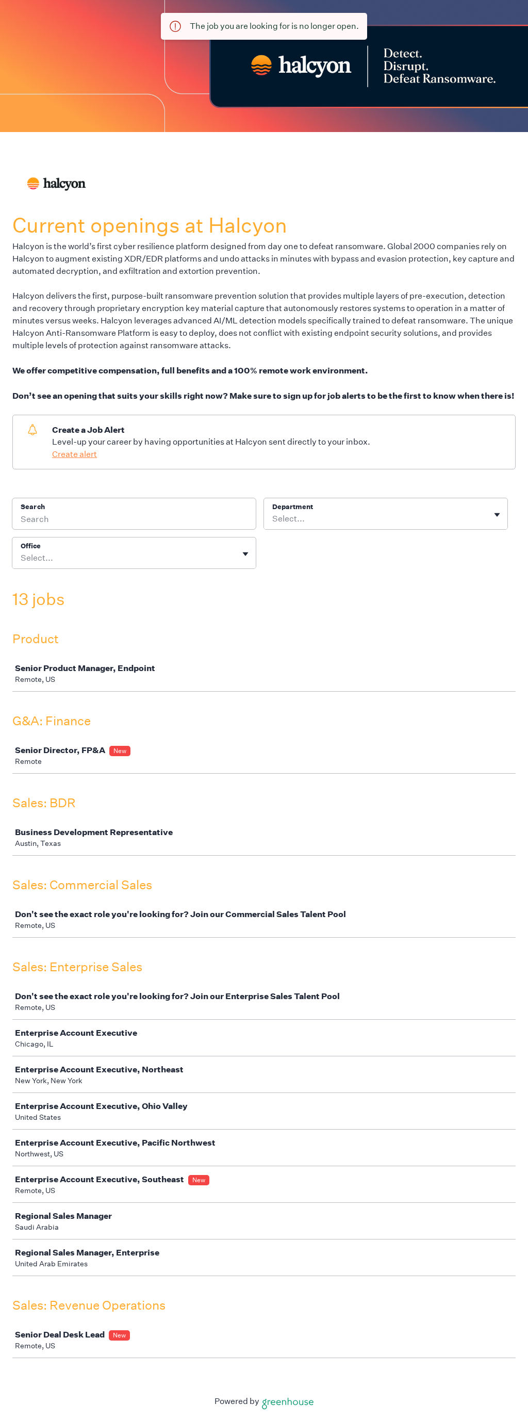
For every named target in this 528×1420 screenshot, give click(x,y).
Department (292, 506)
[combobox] (273, 519)
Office (31, 546)
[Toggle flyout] (497, 515)
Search (33, 506)
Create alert (74, 454)
